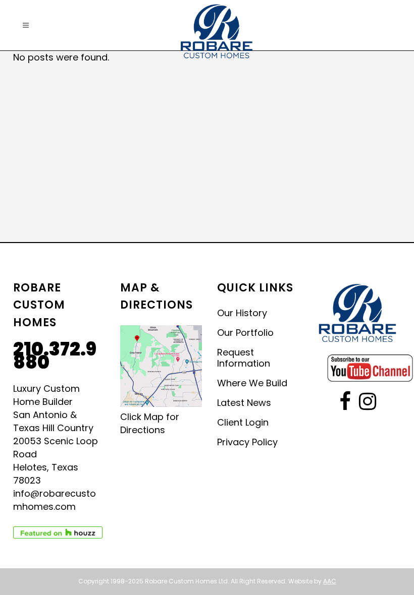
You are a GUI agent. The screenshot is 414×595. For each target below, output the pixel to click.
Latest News (244, 402)
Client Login (243, 422)
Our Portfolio (245, 332)
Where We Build (252, 383)
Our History (242, 313)
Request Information (243, 358)
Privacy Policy (247, 442)
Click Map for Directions (149, 423)
